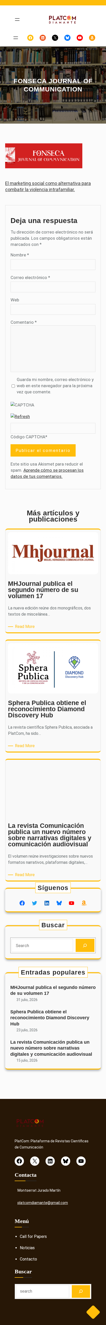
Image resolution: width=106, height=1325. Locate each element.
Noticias (27, 1247)
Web (15, 299)
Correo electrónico (30, 277)
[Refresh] (20, 416)
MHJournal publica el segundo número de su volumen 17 (53, 990)
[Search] (85, 945)
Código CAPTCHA (28, 436)
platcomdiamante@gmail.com (42, 1203)
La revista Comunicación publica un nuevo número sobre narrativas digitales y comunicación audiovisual (51, 1048)
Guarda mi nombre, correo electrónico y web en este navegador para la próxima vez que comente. (55, 385)
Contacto (28, 1259)
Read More (26, 627)
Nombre (20, 254)
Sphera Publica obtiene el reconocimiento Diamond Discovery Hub (49, 1017)
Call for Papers (33, 1236)
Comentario (24, 322)
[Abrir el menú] (17, 19)
